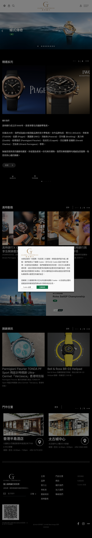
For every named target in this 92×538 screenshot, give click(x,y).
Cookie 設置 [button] (27, 287)
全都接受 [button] (42, 287)
